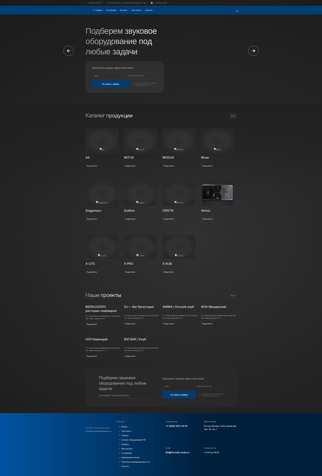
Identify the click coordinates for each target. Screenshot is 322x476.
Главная (98, 10)
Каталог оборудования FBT (133, 440)
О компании (111, 10)
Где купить (136, 10)
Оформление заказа (130, 457)
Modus (124, 426)
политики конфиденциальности (146, 84)
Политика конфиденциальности (98, 431)
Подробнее (92, 166)
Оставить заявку (110, 84)
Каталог (123, 10)
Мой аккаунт (127, 448)
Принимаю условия (146, 84)
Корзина (125, 444)
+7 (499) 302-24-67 (95, 3)
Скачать (149, 10)
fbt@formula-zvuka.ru (177, 452)
